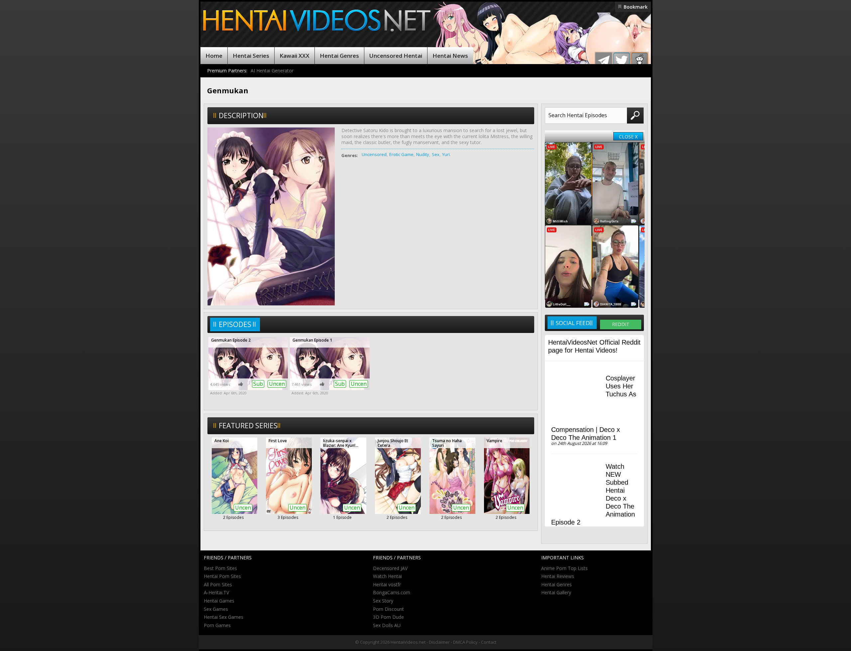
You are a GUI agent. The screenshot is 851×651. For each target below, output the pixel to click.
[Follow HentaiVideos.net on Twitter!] (621, 60)
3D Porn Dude (388, 617)
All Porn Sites (218, 584)
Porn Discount (388, 609)
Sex (435, 154)
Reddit (620, 324)
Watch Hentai (387, 576)
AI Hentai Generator (272, 70)
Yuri (446, 154)
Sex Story (383, 601)
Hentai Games (219, 601)
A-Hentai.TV (216, 592)
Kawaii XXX (294, 55)
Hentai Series (251, 55)
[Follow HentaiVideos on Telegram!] (603, 60)
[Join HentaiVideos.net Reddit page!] (639, 60)
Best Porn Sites (220, 568)
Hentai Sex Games (223, 617)
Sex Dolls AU (387, 625)
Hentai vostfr (387, 584)
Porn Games (217, 625)
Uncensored (374, 154)
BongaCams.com (391, 592)
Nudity (422, 154)
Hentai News (450, 55)
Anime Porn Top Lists (564, 568)
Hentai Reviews (557, 576)
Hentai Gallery (556, 592)
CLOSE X (628, 136)
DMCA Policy (465, 642)
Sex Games (216, 609)
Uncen (277, 383)
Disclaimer (439, 642)
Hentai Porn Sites (222, 576)
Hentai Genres (339, 55)
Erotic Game (401, 154)
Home (213, 55)
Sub (258, 383)
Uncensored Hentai (395, 55)
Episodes (235, 324)
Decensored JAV (390, 568)
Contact (488, 642)
